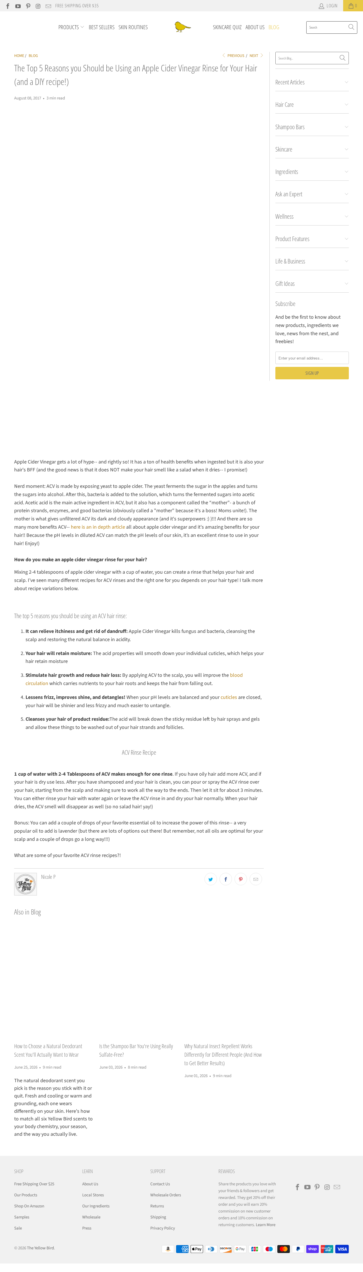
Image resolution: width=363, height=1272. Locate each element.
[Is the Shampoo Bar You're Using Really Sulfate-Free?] (139, 981)
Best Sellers (102, 27)
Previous (235, 56)
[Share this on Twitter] (210, 879)
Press (86, 1228)
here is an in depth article (98, 527)
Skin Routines (133, 27)
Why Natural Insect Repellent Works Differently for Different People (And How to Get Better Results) (223, 1054)
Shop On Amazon (29, 1206)
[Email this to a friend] (256, 879)
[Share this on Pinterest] (241, 879)
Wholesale (91, 1217)
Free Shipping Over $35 (77, 6)
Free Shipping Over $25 (34, 1184)
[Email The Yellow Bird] (48, 6)
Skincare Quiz (227, 27)
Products (69, 27)
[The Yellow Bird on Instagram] (38, 6)
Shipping (158, 1217)
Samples (21, 1217)
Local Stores (93, 1195)
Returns (157, 1206)
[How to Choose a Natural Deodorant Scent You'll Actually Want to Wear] (54, 981)
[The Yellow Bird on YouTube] (17, 6)
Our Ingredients (95, 1206)
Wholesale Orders (165, 1195)
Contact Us (160, 1184)
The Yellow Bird (40, 1248)
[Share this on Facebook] (226, 879)
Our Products (25, 1195)
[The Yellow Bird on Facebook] (7, 6)
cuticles (229, 697)
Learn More (265, 1225)
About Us (255, 27)
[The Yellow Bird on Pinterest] (28, 6)
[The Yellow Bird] (181, 27)
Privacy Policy (162, 1228)
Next (254, 56)
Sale (18, 1228)
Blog (274, 27)
